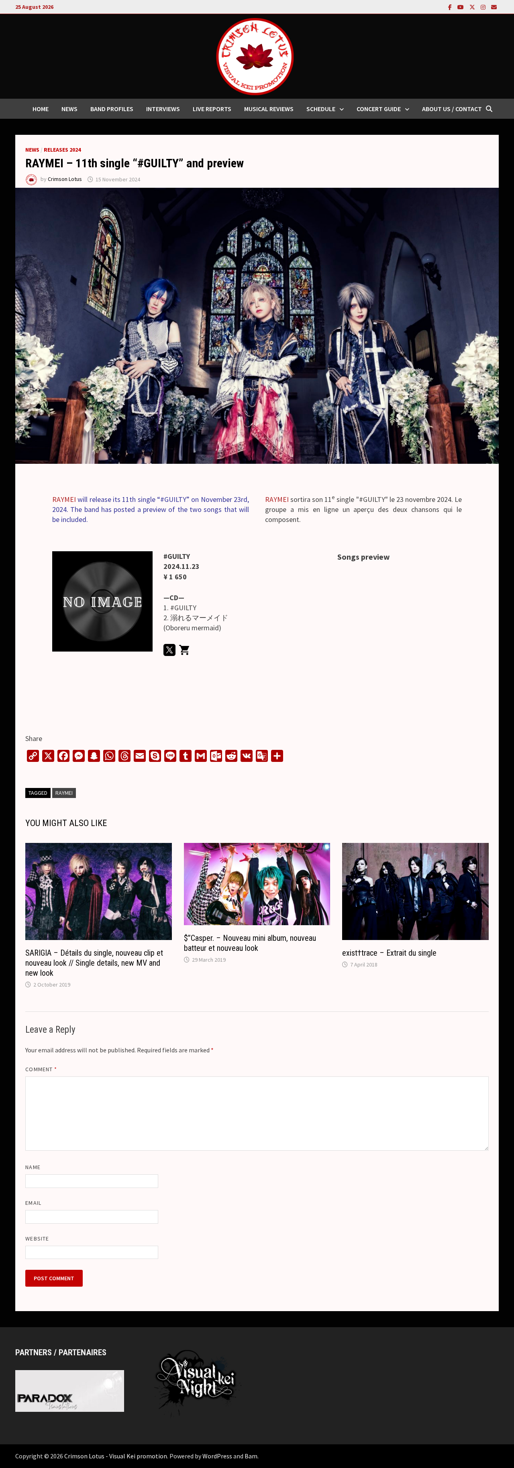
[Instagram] (484, 6)
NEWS (69, 109)
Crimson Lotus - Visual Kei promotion (115, 1456)
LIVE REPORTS (212, 109)
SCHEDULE (320, 109)
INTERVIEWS (163, 109)
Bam (251, 1456)
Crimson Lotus (65, 179)
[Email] (494, 6)
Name (32, 1167)
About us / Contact (452, 109)
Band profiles (111, 109)
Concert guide (379, 109)
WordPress (217, 1456)
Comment (41, 1069)
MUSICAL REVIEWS (269, 109)
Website (37, 1238)
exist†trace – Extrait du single (389, 953)
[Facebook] (450, 6)
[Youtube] (461, 6)
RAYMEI (64, 499)
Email (33, 1202)
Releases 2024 (62, 149)
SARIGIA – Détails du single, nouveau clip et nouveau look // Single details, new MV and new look (94, 963)
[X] (473, 6)
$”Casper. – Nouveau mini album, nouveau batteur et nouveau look (250, 943)
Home (41, 109)
